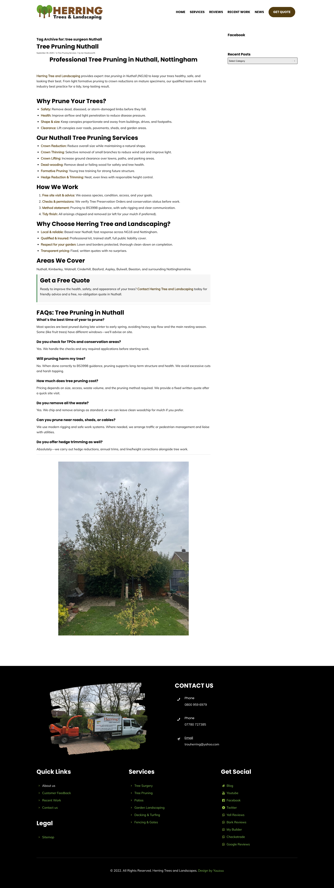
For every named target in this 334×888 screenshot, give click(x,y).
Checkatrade (236, 837)
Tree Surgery (143, 786)
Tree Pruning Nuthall (68, 46)
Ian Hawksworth (88, 53)
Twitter (232, 808)
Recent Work (51, 800)
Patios (139, 800)
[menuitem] (181, 12)
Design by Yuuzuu (211, 871)
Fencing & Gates (146, 822)
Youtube (232, 793)
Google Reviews (238, 844)
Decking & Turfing (147, 815)
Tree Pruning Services (67, 53)
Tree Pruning (143, 793)
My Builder (234, 829)
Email (189, 738)
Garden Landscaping (149, 808)
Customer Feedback (56, 793)
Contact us (50, 808)
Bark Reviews (236, 822)
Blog (230, 786)
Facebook (234, 800)
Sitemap (48, 837)
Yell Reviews (236, 815)
